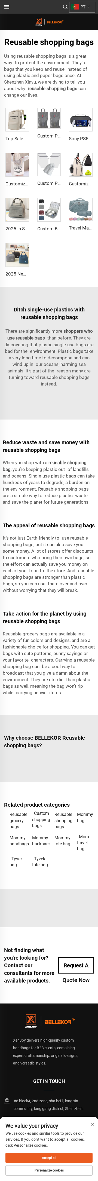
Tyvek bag (16, 861)
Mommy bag (85, 817)
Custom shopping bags (40, 819)
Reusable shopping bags (63, 820)
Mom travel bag (83, 843)
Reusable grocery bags (18, 820)
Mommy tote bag (62, 840)
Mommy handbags (18, 840)
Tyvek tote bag (40, 861)
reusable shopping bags (52, 88)
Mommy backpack (40, 840)
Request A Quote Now (76, 968)
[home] (49, 21)
